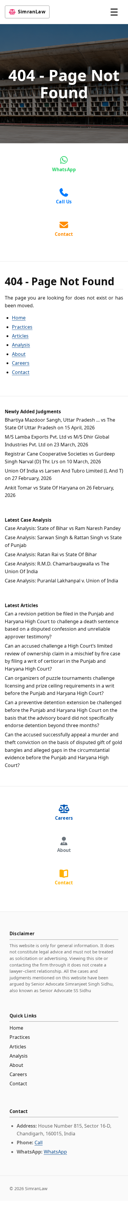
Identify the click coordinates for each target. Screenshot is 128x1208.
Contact (20, 372)
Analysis (21, 345)
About (19, 354)
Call (39, 1142)
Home (19, 317)
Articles (20, 336)
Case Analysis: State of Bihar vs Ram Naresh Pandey (63, 528)
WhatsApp (55, 1151)
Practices (22, 327)
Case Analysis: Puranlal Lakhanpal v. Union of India (61, 580)
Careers (20, 363)
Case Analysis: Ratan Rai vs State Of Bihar (51, 554)
